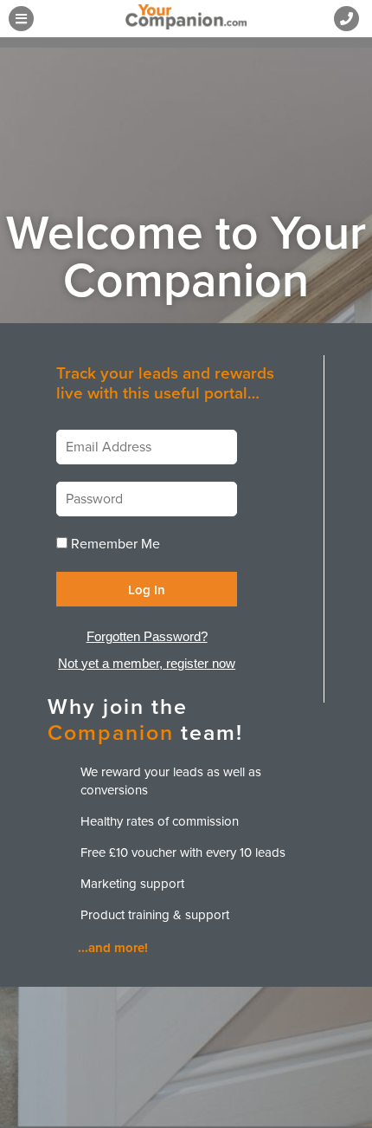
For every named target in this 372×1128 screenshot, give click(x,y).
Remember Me (115, 544)
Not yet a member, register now (146, 663)
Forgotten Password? (147, 636)
